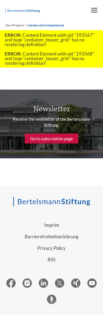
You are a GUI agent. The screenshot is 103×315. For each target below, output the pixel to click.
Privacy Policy (51, 248)
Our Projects (14, 25)
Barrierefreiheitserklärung (52, 236)
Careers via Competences (45, 25)
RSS (51, 259)
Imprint (51, 225)
